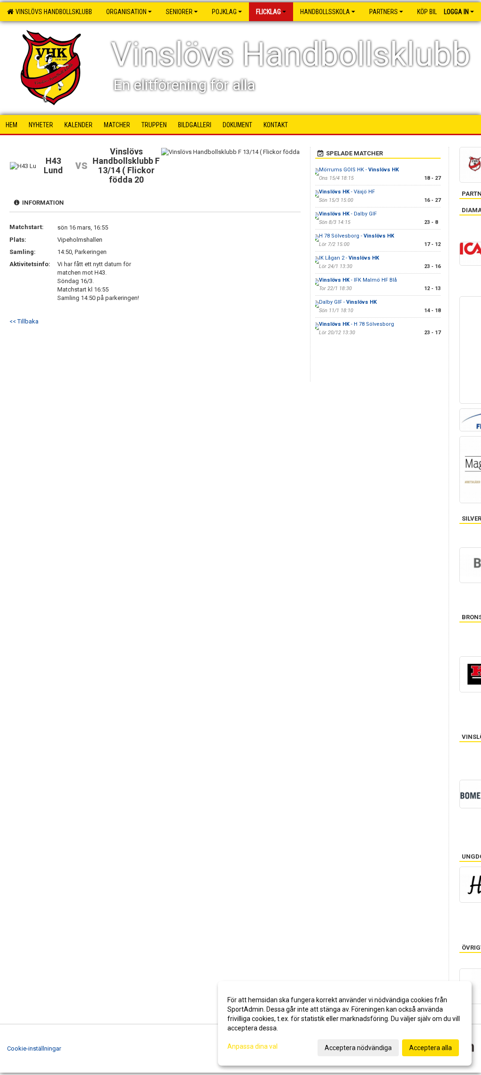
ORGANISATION (126, 11)
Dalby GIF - (348, 302)
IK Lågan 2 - (349, 258)
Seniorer (179, 11)
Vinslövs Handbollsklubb (52, 11)
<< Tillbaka (24, 321)
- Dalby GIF (348, 214)
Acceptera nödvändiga (358, 1048)
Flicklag (268, 11)
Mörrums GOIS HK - (359, 170)
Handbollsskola (325, 11)
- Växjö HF (347, 192)
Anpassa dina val (252, 1046)
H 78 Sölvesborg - (356, 236)
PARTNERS (383, 11)
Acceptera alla (430, 1048)
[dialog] (345, 1023)
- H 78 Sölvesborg (356, 324)
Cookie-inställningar (34, 1048)
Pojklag (224, 11)
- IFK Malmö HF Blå (358, 280)
